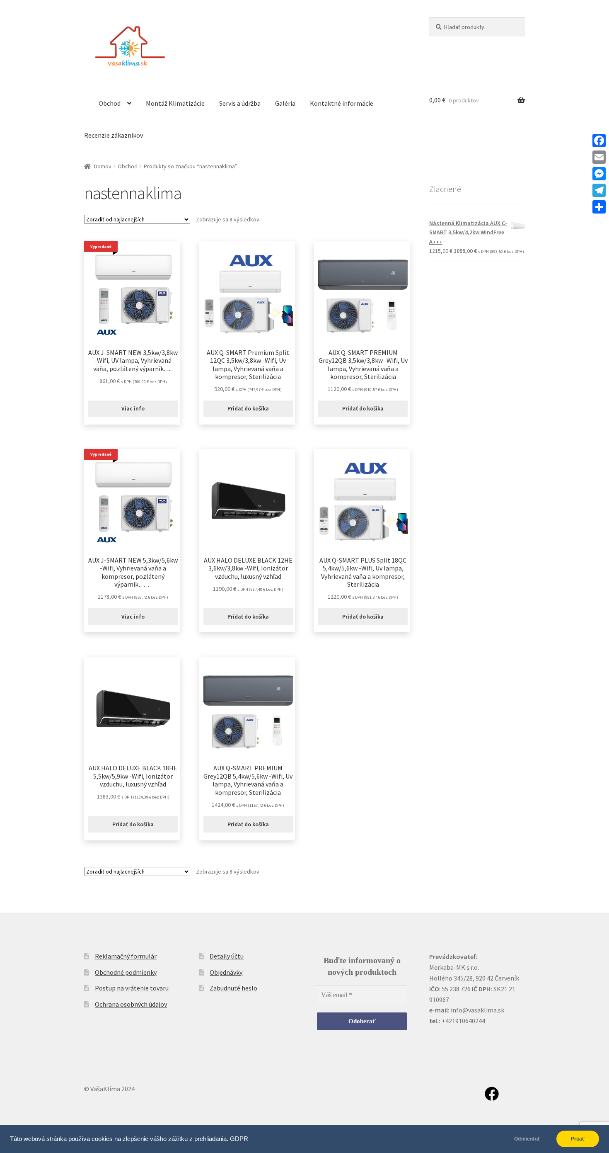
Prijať (578, 1139)
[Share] (599, 207)
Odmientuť (527, 1139)
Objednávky (226, 972)
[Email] (599, 157)
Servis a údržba (240, 103)
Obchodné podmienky (126, 972)
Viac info (133, 408)
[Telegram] (599, 190)
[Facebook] (599, 140)
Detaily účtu (227, 956)
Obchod (110, 103)
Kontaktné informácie (341, 103)
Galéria (285, 103)
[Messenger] (599, 173)
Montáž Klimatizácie (175, 103)
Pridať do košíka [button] (248, 408)
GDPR (239, 1139)
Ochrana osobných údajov (131, 1004)
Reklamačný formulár (126, 956)
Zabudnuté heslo (233, 988)
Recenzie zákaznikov (113, 135)
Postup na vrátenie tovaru (132, 988)
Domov (102, 166)
